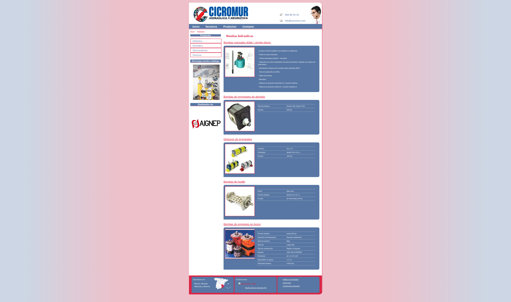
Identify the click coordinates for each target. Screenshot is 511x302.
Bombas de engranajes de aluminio (244, 96)
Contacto (248, 26)
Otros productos (200, 50)
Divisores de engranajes (238, 139)
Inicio (195, 26)
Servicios (197, 55)
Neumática (198, 46)
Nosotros (211, 26)
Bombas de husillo (234, 181)
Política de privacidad (290, 280)
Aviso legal (287, 283)
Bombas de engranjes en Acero (242, 224)
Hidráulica (201, 32)
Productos (229, 26)
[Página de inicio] (222, 22)
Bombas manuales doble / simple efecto (247, 42)
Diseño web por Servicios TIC (256, 288)
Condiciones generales (291, 286)
